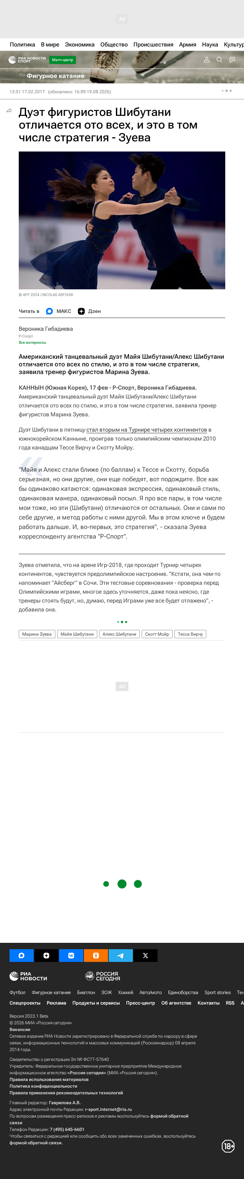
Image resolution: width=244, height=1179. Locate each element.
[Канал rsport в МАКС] (22, 955)
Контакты (209, 1003)
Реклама (56, 1003)
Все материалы (32, 342)
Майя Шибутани (77, 634)
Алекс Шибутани (119, 634)
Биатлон (86, 992)
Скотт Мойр (157, 634)
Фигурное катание (51, 992)
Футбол (17, 992)
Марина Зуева (37, 634)
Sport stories (218, 992)
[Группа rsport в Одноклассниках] (96, 955)
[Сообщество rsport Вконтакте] (71, 955)
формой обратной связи (35, 1142)
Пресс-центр (140, 1003)
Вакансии (20, 1029)
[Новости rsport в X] (145, 955)
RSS (230, 1003)
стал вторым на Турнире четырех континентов (146, 429)
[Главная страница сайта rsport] (41, 60)
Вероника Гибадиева (46, 328)
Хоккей (125, 992)
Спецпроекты (25, 1003)
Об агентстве (176, 1003)
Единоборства (183, 992)
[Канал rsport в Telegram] (121, 955)
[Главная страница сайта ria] (10, 60)
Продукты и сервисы (96, 1003)
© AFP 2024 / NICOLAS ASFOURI (46, 295)
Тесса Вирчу (190, 634)
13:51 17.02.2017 (27, 91)
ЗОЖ (106, 992)
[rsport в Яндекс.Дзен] (46, 955)
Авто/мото (150, 992)
